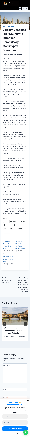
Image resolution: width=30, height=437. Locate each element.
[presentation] (15, 316)
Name (6, 389)
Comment (7, 365)
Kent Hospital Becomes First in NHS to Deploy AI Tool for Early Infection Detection (20, 245)
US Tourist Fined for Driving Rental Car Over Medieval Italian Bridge (13, 330)
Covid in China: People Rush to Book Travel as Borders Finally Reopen (7, 245)
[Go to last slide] (4, 324)
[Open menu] (26, 3)
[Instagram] (26, 8)
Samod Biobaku (8, 54)
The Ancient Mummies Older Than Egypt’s (7, 278)
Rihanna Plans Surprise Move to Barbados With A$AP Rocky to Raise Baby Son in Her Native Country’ (22, 283)
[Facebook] (20, 8)
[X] (23, 8)
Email (5, 398)
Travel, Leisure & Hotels (10, 26)
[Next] (25, 324)
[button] (25, 432)
